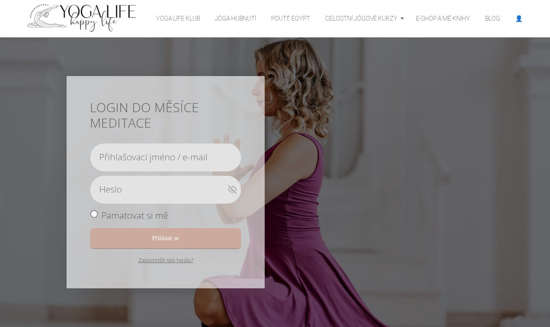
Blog (492, 18)
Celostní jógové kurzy (361, 18)
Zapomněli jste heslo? (165, 260)
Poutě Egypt (290, 18)
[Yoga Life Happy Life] (82, 18)
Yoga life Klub (178, 18)
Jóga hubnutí (235, 18)
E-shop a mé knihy (443, 18)
